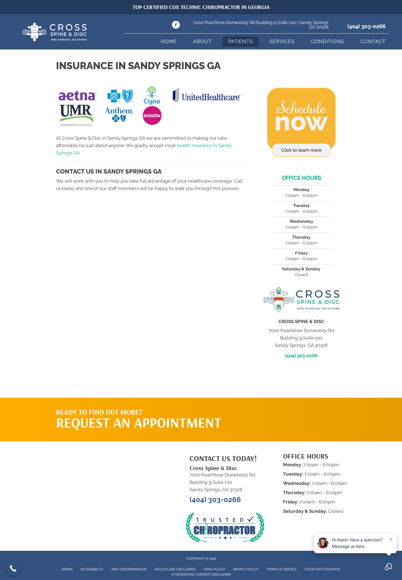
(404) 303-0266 (366, 26)
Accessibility (91, 569)
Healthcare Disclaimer (175, 569)
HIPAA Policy (214, 569)
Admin (67, 569)
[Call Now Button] (13, 568)
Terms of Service (282, 569)
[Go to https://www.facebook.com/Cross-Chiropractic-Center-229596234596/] (176, 26)
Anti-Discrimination (128, 569)
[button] (294, 408)
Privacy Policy (246, 569)
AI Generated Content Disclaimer (201, 574)
